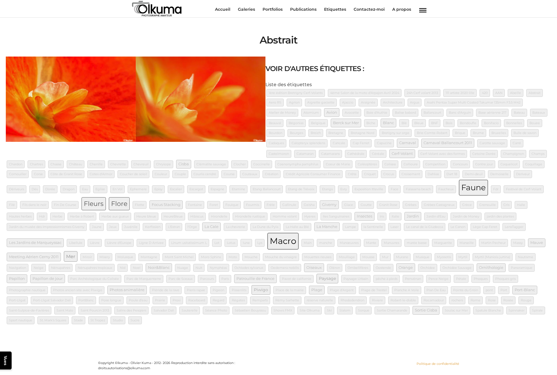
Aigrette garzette (320, 102)
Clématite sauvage (211, 164)
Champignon (513, 154)
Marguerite (443, 243)
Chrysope (163, 164)
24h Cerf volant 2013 (422, 93)
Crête (352, 174)
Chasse (56, 164)
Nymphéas (218, 268)
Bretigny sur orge (395, 133)
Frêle (271, 205)
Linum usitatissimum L (189, 243)
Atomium (311, 113)
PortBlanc (86, 300)
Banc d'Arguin (460, 113)
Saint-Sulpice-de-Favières (29, 310)
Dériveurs (16, 189)
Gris (506, 205)
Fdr (495, 189)
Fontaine (195, 205)
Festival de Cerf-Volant (523, 189)
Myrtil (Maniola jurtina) (492, 257)
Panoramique (521, 268)
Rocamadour (434, 300)
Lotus (231, 243)
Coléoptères (367, 164)
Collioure (411, 164)
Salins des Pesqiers (131, 310)
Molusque (125, 257)
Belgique (318, 123)
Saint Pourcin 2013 (95, 310)
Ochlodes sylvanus (248, 268)
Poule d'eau (138, 300)
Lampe (350, 227)
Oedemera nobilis (285, 268)
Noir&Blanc (159, 267)
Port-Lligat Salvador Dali (52, 300)
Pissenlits (239, 290)
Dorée (50, 189)
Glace (348, 205)
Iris (382, 216)
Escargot (196, 189)
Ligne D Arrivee (151, 243)
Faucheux (446, 189)
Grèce (467, 205)
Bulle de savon (524, 133)
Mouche (251, 257)
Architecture (392, 102)
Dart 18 (451, 174)
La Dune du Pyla (265, 227)
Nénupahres (60, 268)
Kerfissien (152, 227)
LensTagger (514, 227)
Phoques (481, 279)
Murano (402, 257)
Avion (331, 112)
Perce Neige (438, 279)
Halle (521, 205)
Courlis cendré (204, 174)
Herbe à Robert (82, 216)
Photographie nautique (27, 290)
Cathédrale (355, 154)
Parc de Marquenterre (143, 279)
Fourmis (252, 205)
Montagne (149, 257)
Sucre (135, 320)
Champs (538, 154)
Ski (329, 310)
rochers (457, 300)
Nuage (182, 268)
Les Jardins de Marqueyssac (35, 242)
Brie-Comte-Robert (432, 133)
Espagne (217, 189)
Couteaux (249, 174)
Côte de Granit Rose (66, 174)
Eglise (100, 189)
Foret (213, 205)
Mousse (368, 257)
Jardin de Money (466, 216)
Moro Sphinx (211, 257)
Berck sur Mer (346, 123)
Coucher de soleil (133, 174)
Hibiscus (196, 216)
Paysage (327, 278)
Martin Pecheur (493, 243)
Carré (517, 143)
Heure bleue (146, 216)
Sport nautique (20, 320)
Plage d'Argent (342, 290)
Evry (343, 189)
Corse (38, 174)
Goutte (366, 205)
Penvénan (413, 279)
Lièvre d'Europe (119, 243)
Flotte (139, 205)
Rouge (526, 300)
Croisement (411, 174)
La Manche (327, 226)
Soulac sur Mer (456, 310)
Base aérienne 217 (492, 113)
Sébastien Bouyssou (250, 310)
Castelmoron (279, 154)
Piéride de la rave (165, 290)
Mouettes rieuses (317, 257)
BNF (434, 123)
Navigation (17, 268)
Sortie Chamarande (392, 310)
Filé (12, 205)
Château (75, 164)
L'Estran (174, 227)
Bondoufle (468, 123)
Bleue (419, 123)
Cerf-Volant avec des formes (442, 154)
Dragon (69, 189)
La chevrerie (235, 227)
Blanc (388, 123)
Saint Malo (65, 310)
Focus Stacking (166, 204)
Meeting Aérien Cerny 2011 (34, 257)
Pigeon (218, 290)
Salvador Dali (164, 310)
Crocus (388, 174)
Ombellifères (358, 268)
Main (308, 243)
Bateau (519, 113)
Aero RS (275, 102)
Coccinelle (261, 164)
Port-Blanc (525, 290)
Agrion (294, 102)
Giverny (329, 204)
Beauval (275, 123)
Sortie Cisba (426, 310)
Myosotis (444, 257)
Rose (492, 300)
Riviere (377, 300)
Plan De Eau (436, 290)
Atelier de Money (282, 113)
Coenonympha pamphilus (297, 164)
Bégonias (296, 123)
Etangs (327, 189)
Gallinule (289, 205)
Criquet (370, 174)
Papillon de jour (47, 278)
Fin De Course (65, 205)
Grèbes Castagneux (439, 205)
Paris (225, 279)
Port (503, 290)
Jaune (97, 227)
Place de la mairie (290, 290)
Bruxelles (498, 133)
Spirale (537, 310)
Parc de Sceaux (181, 279)
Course (229, 174)
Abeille (515, 93)
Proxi (177, 300)
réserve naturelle (320, 300)
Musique (422, 257)
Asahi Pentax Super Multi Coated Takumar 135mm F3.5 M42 (473, 102)
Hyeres (309, 216)
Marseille (467, 243)
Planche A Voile (406, 290)
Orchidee (427, 268)
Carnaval (407, 143)
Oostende (383, 268)
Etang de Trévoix (301, 189)
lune (246, 243)
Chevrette (118, 164)
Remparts (260, 300)
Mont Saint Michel (179, 257)
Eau (85, 189)
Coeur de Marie (338, 164)
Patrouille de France (255, 278)
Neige (39, 268)
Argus (414, 102)
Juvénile (131, 227)
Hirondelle (219, 216)
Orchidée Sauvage (456, 268)
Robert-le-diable (403, 300)
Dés (35, 189)
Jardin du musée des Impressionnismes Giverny (46, 227)
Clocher (240, 164)
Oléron (334, 268)
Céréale (378, 154)
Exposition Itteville (369, 189)
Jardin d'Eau (435, 216)
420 (485, 93)
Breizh (316, 133)
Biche (370, 123)
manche (325, 243)
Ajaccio (347, 102)
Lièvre (95, 243)
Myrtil (462, 257)
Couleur (161, 174)
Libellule (75, 243)
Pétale (461, 279)
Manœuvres (349, 243)
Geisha (309, 205)
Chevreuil (141, 164)
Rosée (508, 300)
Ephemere (138, 189)
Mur (385, 257)
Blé (404, 123)
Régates (238, 300)
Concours (460, 164)
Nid (122, 268)
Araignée (368, 102)
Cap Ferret (361, 143)
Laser (394, 227)
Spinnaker (517, 310)
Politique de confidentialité (438, 364)
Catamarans (330, 154)
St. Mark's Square (53, 320)
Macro (283, 241)
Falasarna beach (418, 189)
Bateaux (538, 113)
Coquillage (533, 164)
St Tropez (98, 320)
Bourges (296, 133)
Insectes (364, 216)
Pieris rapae (196, 290)
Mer (70, 256)
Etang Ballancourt (267, 189)
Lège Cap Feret (485, 227)
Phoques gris (505, 279)
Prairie (160, 300)
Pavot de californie (296, 279)
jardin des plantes (500, 216)
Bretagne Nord (362, 133)
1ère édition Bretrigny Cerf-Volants (296, 93)
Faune (473, 187)
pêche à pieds (386, 279)
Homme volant (285, 216)
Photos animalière (127, 290)
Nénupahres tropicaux (95, 268)
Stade (78, 320)
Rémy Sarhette (287, 300)
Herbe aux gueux (115, 216)
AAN (498, 93)
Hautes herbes (20, 216)
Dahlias (433, 174)
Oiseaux (314, 267)
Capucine (384, 143)
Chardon (15, 164)
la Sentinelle (373, 227)
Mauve (536, 242)
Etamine (238, 189)
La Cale (211, 226)
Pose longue (111, 300)
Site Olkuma (309, 310)
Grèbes (410, 205)
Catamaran (305, 154)
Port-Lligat (17, 300)
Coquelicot (509, 164)
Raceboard (196, 300)
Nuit (199, 268)
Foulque (231, 205)
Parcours (207, 279)
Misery (105, 257)
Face (394, 189)
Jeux (113, 227)
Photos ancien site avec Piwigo (77, 290)
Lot (216, 243)
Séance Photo (216, 310)
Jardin (413, 216)
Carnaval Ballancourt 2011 (448, 143)
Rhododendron (352, 300)
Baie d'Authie (376, 113)
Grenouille (487, 205)
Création (271, 174)
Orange (406, 267)
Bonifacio (491, 123)
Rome (475, 300)
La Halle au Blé (297, 227)
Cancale (339, 143)
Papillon (17, 278)
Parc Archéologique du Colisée (94, 279)
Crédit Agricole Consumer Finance (313, 174)
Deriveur (523, 174)
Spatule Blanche (488, 310)
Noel (136, 268)
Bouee (534, 123)
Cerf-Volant (402, 153)
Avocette (352, 113)
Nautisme (525, 257)
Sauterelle (190, 310)
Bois (449, 123)
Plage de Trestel (374, 290)
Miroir (87, 257)
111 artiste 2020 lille (460, 93)
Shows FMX (283, 310)
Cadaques (276, 143)
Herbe (57, 216)
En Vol (117, 189)
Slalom (344, 310)
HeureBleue (173, 216)
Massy (518, 243)
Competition (435, 164)
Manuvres (391, 243)
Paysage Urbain (355, 279)
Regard (218, 300)
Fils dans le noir (34, 205)
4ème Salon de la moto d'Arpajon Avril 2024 (364, 93)
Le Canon (458, 227)
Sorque (363, 310)
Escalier (176, 189)
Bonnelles (514, 123)
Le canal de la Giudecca (424, 227)
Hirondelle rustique (250, 216)
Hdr (42, 216)
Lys (259, 243)
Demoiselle (499, 174)
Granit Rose (388, 205)
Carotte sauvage (492, 143)
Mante (371, 243)
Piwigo (261, 289)
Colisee (390, 164)
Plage (316, 290)
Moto (233, 257)
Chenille (96, 164)
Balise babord (405, 113)
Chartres (36, 164)
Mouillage (347, 257)
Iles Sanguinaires (336, 216)
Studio (118, 320)
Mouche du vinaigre (281, 257)
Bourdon (275, 133)
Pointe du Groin (465, 290)
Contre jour (484, 164)
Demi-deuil (474, 174)
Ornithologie (491, 267)
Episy (158, 189)
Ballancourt (432, 113)
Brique (460, 133)
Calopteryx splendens (308, 143)
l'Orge (192, 227)
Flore (119, 203)
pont (489, 290)
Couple (180, 174)
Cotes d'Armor (101, 174)
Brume (478, 133)
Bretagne (335, 133)
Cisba (183, 164)
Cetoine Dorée (483, 154)
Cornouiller (17, 174)
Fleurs (94, 203)
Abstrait (534, 93)
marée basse (417, 243)
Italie (395, 216)
